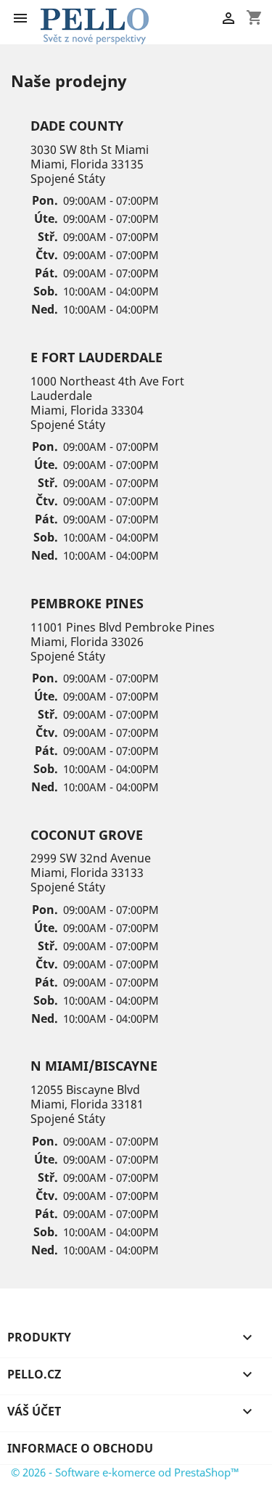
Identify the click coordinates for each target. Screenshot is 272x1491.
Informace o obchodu (80, 1448)
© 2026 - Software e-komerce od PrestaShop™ (125, 1472)
